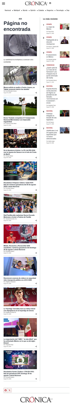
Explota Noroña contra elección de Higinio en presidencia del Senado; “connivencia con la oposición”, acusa (52, 96)
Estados (41, 10)
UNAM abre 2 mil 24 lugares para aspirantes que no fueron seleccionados (52, 134)
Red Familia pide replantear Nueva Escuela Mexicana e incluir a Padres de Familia (19, 216)
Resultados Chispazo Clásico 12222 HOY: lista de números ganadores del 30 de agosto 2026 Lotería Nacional (20, 184)
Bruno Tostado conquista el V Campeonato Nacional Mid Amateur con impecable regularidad (19, 120)
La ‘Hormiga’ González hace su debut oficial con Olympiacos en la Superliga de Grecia (19, 310)
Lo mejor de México (50, 28)
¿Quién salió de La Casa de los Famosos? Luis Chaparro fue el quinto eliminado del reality (52, 73)
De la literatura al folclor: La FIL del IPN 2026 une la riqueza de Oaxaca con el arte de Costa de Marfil (20, 152)
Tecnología (60, 10)
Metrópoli (17, 10)
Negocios (50, 10)
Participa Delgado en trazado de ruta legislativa (51, 117)
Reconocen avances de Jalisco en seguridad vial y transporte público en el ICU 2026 (20, 279)
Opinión (33, 10)
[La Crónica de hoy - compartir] (36, 92)
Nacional (8, 10)
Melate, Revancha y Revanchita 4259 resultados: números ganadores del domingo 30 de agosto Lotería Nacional (20, 248)
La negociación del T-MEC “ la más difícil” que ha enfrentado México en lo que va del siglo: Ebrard (20, 341)
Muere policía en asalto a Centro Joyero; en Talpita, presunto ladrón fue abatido (19, 88)
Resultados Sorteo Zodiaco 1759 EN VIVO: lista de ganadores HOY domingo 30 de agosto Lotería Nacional (19, 373)
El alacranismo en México (51, 56)
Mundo (25, 10)
